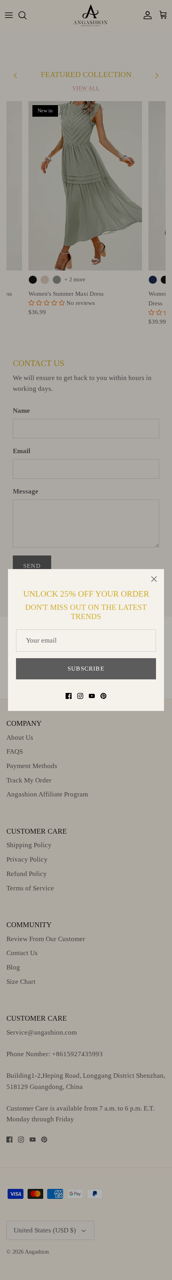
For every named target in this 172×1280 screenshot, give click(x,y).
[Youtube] (92, 696)
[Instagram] (80, 696)
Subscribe (86, 668)
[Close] (154, 579)
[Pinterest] (103, 696)
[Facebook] (69, 696)
